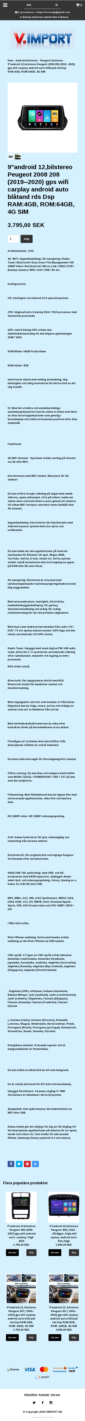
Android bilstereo (26, 60)
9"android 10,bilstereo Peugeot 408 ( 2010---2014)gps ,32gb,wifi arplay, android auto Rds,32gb (64, 1234)
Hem (10, 60)
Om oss (55, 1394)
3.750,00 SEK (21, 1244)
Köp (26, 238)
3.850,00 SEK (64, 1244)
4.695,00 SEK (64, 1329)
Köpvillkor (31, 1394)
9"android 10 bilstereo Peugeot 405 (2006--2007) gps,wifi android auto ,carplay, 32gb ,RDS (21, 1234)
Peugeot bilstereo (51, 60)
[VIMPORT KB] (42, 38)
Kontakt (44, 1394)
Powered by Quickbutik (42, 1417)
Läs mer (12, 1252)
